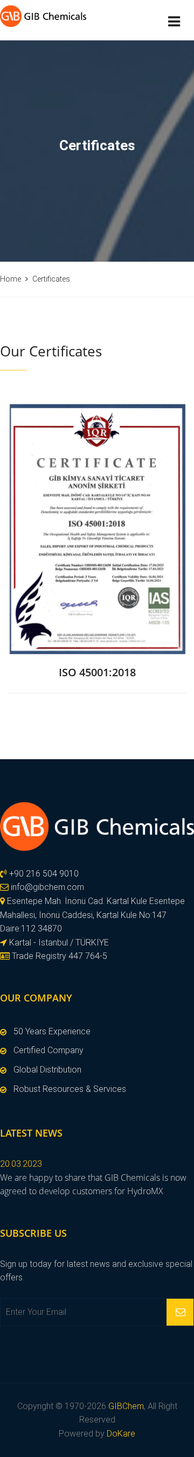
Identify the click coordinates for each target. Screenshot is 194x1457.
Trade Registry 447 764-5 (58, 956)
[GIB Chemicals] (97, 826)
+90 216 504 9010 (43, 873)
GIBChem (126, 1406)
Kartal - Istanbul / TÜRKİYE (58, 942)
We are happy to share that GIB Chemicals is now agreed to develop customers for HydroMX (93, 1184)
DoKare (121, 1433)
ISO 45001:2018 (97, 672)
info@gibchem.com (47, 887)
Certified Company (48, 1050)
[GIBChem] (43, 15)
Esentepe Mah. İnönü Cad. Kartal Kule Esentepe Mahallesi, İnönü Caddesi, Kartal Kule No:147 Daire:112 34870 (92, 915)
